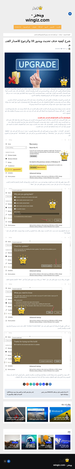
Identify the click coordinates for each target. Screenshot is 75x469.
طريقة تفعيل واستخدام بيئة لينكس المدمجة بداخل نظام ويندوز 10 (61, 419)
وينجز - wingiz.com (62, 465)
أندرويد (46, 27)
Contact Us (18, 27)
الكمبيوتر (52, 27)
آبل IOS (40, 27)
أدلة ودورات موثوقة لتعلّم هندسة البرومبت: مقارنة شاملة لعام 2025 (46, 447)
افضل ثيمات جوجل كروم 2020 (37, 419)
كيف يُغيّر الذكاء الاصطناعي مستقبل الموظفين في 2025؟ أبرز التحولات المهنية (12, 447)
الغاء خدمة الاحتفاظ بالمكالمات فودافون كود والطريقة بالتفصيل (15, 418)
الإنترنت (58, 27)
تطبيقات (34, 27)
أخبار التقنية (65, 442)
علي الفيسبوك (26, 27)
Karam (64, 48)
